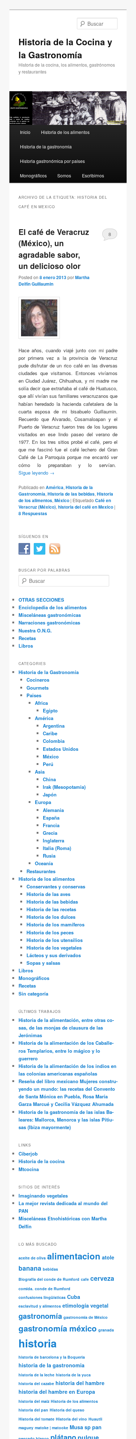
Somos (64, 175)
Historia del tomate (36, 1419)
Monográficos (33, 175)
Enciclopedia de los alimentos (52, 607)
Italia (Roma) (57, 848)
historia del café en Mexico (85, 507)
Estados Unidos (60, 748)
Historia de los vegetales (54, 947)
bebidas (50, 1269)
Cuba (73, 1296)
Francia (51, 825)
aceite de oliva (32, 1258)
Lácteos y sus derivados (53, 955)
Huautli (95, 1419)
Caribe (50, 733)
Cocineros (37, 679)
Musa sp (80, 1427)
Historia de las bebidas (71, 494)
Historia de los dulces (50, 916)
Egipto (50, 710)
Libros (25, 645)
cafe (85, 1279)
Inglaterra (53, 840)
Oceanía (44, 863)
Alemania (53, 810)
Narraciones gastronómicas (49, 622)
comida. (25, 1288)
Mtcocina (28, 1169)
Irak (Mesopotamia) (64, 786)
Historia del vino (71, 1419)
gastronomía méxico (57, 1328)
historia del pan (33, 1410)
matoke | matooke (51, 1427)
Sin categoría (33, 993)
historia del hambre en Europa (56, 1391)
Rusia (49, 855)
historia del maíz (33, 1401)
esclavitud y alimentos (39, 1306)
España (51, 817)
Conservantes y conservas (55, 886)
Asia (40, 771)
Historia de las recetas (51, 909)
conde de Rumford (52, 1288)
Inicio (25, 132)
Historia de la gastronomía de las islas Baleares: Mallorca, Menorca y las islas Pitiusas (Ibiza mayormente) (66, 1119)
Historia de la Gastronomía (48, 672)
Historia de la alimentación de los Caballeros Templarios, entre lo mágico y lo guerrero (66, 1050)
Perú (48, 764)
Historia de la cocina (41, 1161)
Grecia (50, 832)
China (49, 779)
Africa (41, 702)
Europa (43, 802)
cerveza (102, 1278)
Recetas (27, 638)
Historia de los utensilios (54, 940)
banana (29, 1267)
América (54, 487)
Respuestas (32, 513)
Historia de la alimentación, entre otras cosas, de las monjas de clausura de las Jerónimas (66, 1028)
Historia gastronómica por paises (52, 161)
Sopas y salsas (43, 962)
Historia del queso (67, 1410)
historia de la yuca (73, 1374)
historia (37, 1343)
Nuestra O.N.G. (35, 630)
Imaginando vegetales (43, 1195)
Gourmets (37, 687)
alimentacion (73, 1256)
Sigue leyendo (36, 472)
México (61, 500)
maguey (25, 1427)
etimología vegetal (85, 1305)
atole (108, 1257)
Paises (33, 695)
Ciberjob (28, 1153)
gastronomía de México (85, 1317)
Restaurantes (40, 871)
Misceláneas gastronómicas (49, 614)
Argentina (54, 725)
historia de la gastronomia (51, 1365)
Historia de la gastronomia (46, 146)
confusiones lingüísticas (42, 1297)
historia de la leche (36, 1374)
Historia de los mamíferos (55, 924)
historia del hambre (79, 1383)
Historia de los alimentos (65, 132)
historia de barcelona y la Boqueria (51, 1357)
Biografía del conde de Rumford (48, 1279)
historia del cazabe (36, 1383)
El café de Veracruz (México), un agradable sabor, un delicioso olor (53, 249)
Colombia (54, 740)
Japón (50, 794)
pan (97, 1427)
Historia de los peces (50, 932)
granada (106, 1330)
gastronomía (40, 1315)
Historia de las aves (48, 894)
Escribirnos (93, 175)
